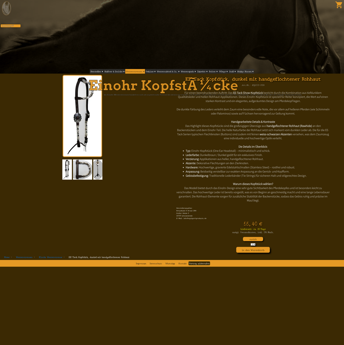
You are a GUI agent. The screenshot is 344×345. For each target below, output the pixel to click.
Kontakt (182, 263)
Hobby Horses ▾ (245, 71)
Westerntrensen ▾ (135, 71)
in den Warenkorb (253, 250)
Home (7, 257)
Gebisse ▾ (150, 71)
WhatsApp (170, 263)
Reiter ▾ (213, 71)
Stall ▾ (232, 71)
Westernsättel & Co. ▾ (168, 71)
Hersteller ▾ (96, 71)
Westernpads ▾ (188, 71)
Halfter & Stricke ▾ (114, 71)
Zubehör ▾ (202, 71)
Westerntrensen (24, 257)
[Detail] (67, 169)
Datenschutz (156, 263)
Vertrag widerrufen (199, 263)
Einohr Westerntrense (50, 257)
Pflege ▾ (223, 71)
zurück (253, 239)
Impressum (141, 263)
